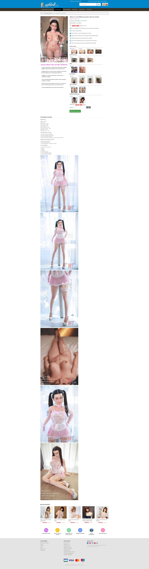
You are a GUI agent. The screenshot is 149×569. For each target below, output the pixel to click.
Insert (72, 65)
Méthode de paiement (68, 548)
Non (72, 76)
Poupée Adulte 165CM (48, 13)
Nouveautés (74, 9)
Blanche (80, 48)
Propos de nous (67, 542)
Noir (96, 48)
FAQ (41, 547)
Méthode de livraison (67, 547)
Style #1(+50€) (82, 76)
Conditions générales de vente (69, 551)
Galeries (42, 545)
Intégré (80, 65)
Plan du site (42, 550)
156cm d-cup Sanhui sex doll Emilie (59, 520)
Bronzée (88, 48)
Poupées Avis (42, 548)
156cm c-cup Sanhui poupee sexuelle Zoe (45, 520)
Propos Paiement (67, 550)
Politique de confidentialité (68, 553)
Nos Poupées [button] (58, 9)
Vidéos (41, 544)
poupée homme (66, 9)
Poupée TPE (89, 9)
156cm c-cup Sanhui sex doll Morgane (101, 520)
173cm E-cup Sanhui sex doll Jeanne (73, 520)
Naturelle (73, 48)
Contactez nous (66, 544)
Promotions (82, 9)
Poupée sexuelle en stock (47, 9)
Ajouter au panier (76, 111)
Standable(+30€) (82, 86)
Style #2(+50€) (90, 76)
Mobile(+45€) (81, 96)
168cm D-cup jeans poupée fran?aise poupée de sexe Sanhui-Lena (87, 520)
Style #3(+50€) (98, 76)
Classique (73, 86)
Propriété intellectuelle (68, 554)
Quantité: (71, 107)
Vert (88, 57)
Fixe (72, 96)
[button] (41, 37)
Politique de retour (67, 545)
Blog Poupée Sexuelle (44, 542)
